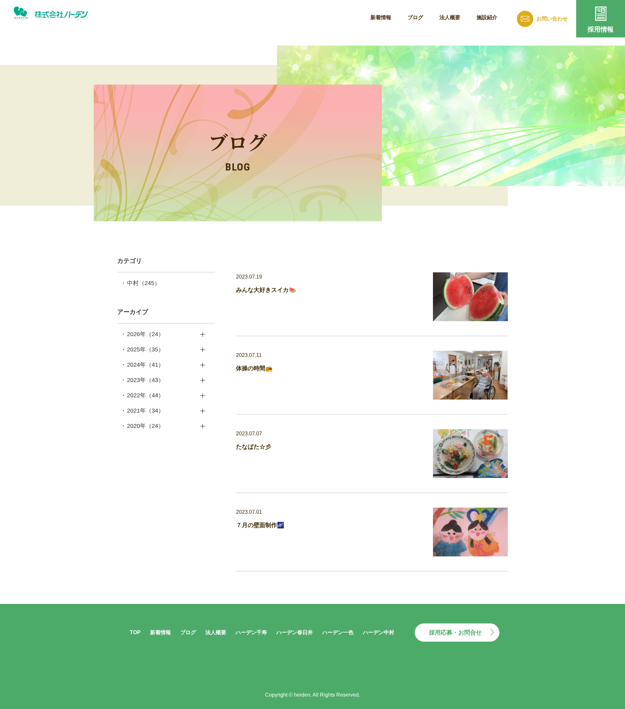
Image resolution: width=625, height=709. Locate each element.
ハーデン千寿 (251, 632)
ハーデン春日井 (294, 632)
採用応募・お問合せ (455, 632)
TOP (135, 632)
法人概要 (449, 17)
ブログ (415, 17)
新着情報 (380, 17)
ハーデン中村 (378, 632)
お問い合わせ (552, 18)
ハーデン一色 (338, 632)
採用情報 (601, 29)
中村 (143, 283)
